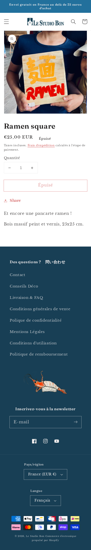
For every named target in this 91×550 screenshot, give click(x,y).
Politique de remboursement (39, 354)
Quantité (12, 158)
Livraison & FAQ (26, 297)
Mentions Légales (27, 332)
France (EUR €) (42, 474)
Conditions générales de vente (40, 309)
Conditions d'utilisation (33, 343)
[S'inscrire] (75, 421)
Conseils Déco (24, 286)
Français (42, 500)
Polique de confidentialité (36, 320)
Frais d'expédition (41, 145)
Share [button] (15, 200)
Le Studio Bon (35, 536)
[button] (6, 21)
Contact (17, 275)
